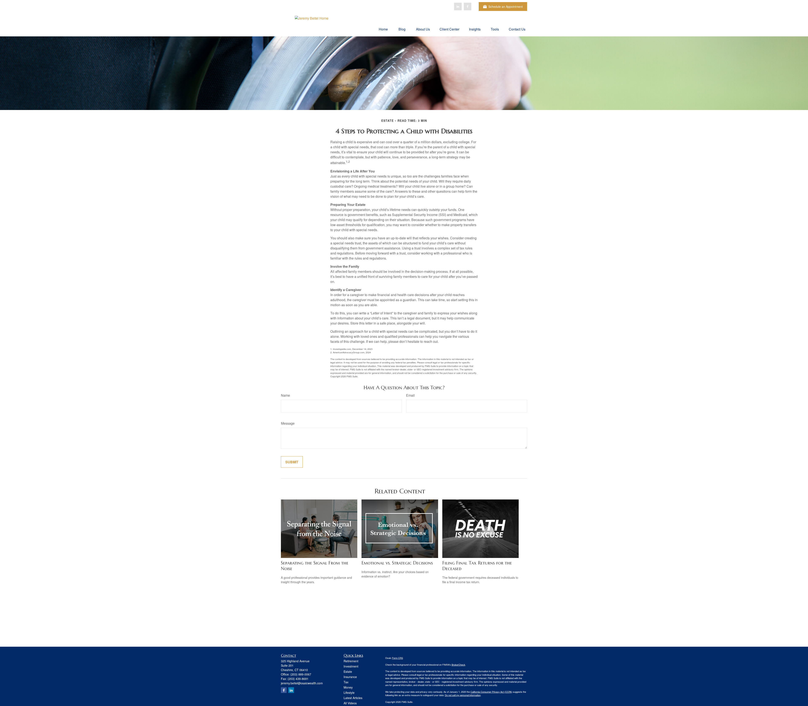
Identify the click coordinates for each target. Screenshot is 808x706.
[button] (383, 29)
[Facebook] (467, 6)
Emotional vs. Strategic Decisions (397, 563)
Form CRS (397, 658)
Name (285, 395)
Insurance (350, 677)
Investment (351, 666)
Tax (346, 682)
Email (410, 395)
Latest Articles (353, 698)
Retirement (351, 661)
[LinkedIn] (458, 6)
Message (288, 423)
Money (348, 687)
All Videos (350, 703)
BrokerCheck (458, 664)
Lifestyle (349, 692)
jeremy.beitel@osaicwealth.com (302, 683)
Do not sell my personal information (463, 695)
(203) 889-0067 (300, 674)
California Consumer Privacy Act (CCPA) (491, 691)
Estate (348, 671)
